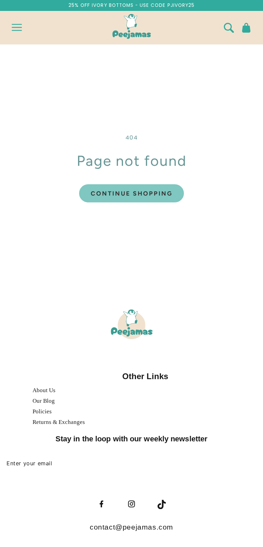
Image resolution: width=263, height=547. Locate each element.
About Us (44, 390)
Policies (42, 411)
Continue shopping (132, 193)
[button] (17, 28)
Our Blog (44, 401)
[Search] (229, 28)
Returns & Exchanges (59, 422)
